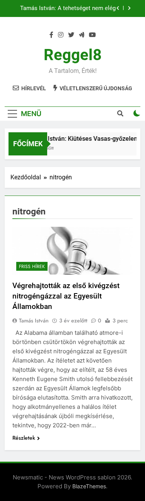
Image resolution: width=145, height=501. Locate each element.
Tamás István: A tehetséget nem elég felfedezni (68, 8)
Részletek (23, 438)
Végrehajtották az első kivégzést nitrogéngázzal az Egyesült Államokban (65, 296)
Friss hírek (32, 266)
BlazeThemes (89, 486)
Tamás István (34, 320)
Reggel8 (73, 55)
